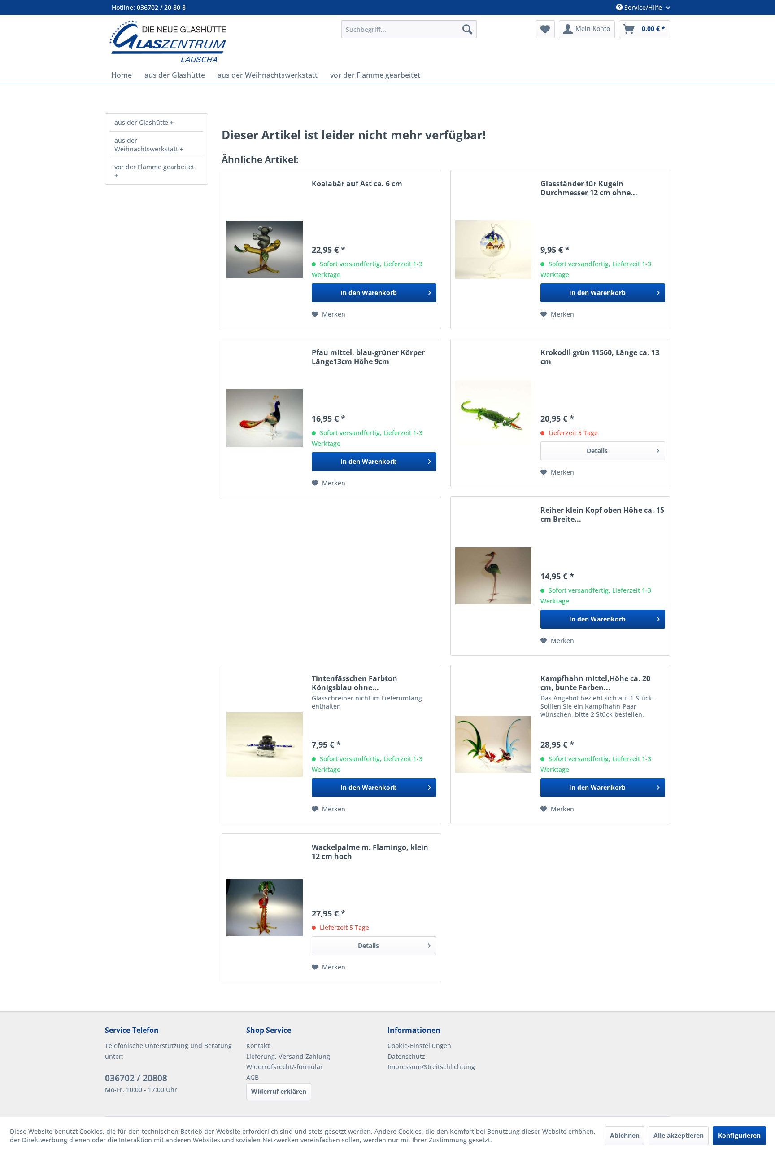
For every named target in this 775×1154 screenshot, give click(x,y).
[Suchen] (467, 29)
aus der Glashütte (142, 122)
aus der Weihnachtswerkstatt (147, 144)
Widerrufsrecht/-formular (284, 1066)
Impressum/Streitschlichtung (431, 1066)
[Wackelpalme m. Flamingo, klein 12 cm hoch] (264, 908)
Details (597, 450)
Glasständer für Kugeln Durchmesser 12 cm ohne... (588, 188)
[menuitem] (409, 29)
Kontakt (258, 1045)
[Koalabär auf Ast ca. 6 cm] (264, 249)
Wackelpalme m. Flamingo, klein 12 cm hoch (370, 852)
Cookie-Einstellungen (419, 1045)
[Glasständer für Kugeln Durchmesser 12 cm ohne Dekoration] (493, 249)
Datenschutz (406, 1056)
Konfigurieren (739, 1135)
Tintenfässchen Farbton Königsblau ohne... (354, 683)
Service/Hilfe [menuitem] (643, 7)
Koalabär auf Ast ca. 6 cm (357, 184)
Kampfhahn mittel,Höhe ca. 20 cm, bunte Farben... (595, 683)
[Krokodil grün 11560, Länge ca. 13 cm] (493, 413)
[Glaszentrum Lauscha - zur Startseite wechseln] (220, 41)
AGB (252, 1077)
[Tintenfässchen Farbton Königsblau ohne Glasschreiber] (264, 744)
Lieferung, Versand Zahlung (288, 1056)
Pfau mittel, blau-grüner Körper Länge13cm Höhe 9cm (368, 357)
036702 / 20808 (136, 1078)
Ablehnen (625, 1135)
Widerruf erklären (278, 1091)
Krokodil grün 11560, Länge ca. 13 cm (599, 357)
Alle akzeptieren (678, 1135)
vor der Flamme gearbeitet (154, 167)
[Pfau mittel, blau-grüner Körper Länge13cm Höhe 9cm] (264, 418)
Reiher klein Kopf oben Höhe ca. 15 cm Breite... (602, 515)
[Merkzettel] (545, 29)
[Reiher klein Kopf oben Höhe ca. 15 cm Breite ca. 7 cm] (493, 576)
